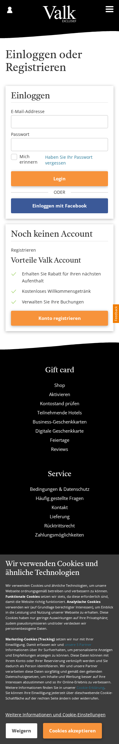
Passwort (20, 134)
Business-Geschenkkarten (60, 422)
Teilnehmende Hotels (59, 412)
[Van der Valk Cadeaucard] (59, 13)
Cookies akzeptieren (72, 731)
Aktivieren (59, 394)
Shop (59, 385)
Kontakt (60, 507)
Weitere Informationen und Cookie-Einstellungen (55, 714)
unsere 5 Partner (78, 644)
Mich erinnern (29, 159)
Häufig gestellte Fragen (60, 498)
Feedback (116, 313)
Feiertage (59, 440)
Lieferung (60, 516)
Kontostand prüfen (59, 403)
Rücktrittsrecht (59, 526)
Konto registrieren (59, 318)
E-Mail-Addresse (28, 111)
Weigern (21, 731)
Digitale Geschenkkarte (59, 431)
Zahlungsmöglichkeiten (59, 535)
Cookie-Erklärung (90, 687)
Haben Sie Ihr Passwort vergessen (68, 160)
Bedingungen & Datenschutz (59, 489)
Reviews (59, 449)
